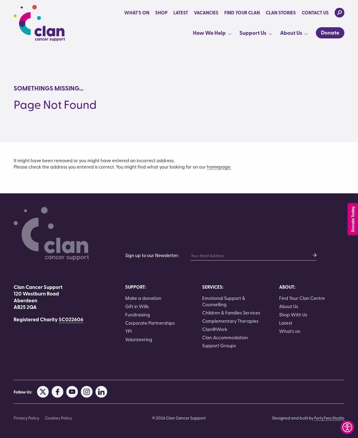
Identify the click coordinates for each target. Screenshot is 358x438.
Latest (180, 12)
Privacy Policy (26, 418)
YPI (128, 331)
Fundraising (137, 314)
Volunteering (138, 339)
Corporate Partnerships (150, 323)
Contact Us (315, 12)
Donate (330, 32)
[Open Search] (339, 13)
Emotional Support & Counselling (223, 301)
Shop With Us (293, 314)
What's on (289, 331)
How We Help (209, 33)
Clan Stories (281, 12)
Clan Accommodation (225, 337)
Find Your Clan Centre (302, 298)
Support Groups (219, 345)
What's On (136, 12)
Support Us (252, 33)
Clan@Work (214, 329)
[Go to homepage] (39, 23)
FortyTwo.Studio (329, 418)
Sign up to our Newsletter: (152, 255)
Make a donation (143, 298)
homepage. (219, 166)
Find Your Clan (242, 12)
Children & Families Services (231, 312)
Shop (161, 12)
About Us (291, 33)
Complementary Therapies (230, 321)
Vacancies (206, 12)
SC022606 (71, 319)
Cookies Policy (58, 418)
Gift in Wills (137, 306)
